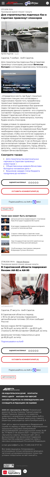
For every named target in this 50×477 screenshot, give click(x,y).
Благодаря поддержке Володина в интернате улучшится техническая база (28, 227)
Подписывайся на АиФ (12, 341)
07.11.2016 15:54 (7, 9)
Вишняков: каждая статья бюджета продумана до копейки (21, 172)
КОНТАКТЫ (32, 393)
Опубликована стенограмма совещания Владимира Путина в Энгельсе (25, 249)
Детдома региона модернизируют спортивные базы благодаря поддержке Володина (28, 220)
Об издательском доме (14, 393)
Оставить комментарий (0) (25, 191)
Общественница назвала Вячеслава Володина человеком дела (22, 167)
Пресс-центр (8, 397)
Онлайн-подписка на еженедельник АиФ (23, 400)
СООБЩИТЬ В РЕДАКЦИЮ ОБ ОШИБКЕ (19, 403)
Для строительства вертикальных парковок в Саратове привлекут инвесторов (21, 161)
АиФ (17, 54)
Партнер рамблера (21, 465)
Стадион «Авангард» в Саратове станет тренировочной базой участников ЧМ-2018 (27, 234)
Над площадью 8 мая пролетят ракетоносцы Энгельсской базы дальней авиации (27, 242)
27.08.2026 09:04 (8, 262)
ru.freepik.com (7, 306)
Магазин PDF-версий (26, 397)
